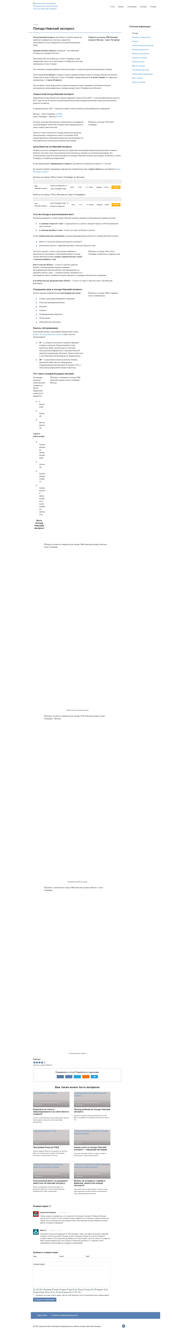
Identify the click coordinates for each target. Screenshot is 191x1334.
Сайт (87, 1256)
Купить (116, 187)
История (143, 7)
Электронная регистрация (142, 45)
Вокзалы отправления (141, 37)
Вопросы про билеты (140, 54)
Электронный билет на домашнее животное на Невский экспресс (50, 1181)
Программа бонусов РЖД (46, 1147)
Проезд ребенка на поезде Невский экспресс (92, 1110)
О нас (113, 7)
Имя (35, 1256)
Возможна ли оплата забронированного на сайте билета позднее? (51, 1111)
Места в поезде (138, 66)
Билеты (121, 7)
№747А (59, 117)
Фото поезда (137, 78)
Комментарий (39, 1264)
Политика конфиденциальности (64, 1315)
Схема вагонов (138, 62)
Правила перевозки (140, 49)
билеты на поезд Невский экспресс (48, 334)
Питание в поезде (139, 58)
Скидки (135, 41)
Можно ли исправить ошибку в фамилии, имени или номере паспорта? (89, 1183)
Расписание (132, 7)
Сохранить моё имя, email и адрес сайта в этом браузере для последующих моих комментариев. (72, 1295)
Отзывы (153, 7)
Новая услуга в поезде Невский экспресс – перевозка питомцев (90, 1148)
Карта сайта (42, 1315)
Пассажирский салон (140, 70)
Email (61, 1256)
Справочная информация (142, 74)
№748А (59, 114)
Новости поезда (138, 82)
